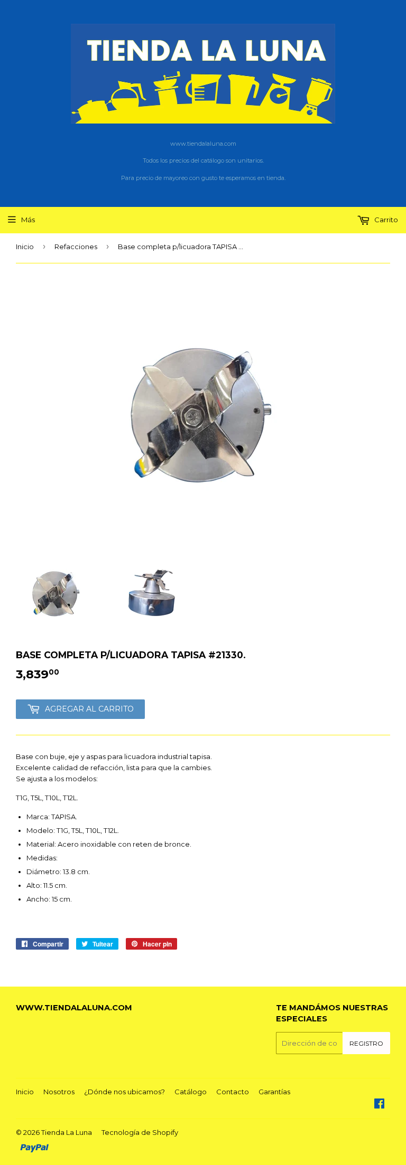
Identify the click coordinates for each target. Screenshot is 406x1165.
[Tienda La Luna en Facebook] (379, 1105)
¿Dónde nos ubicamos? (124, 1091)
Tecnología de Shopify (140, 1132)
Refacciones (75, 246)
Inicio (25, 246)
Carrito (385, 219)
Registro (366, 1043)
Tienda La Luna (66, 1132)
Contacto (232, 1091)
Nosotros (59, 1091)
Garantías (274, 1091)
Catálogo (190, 1091)
